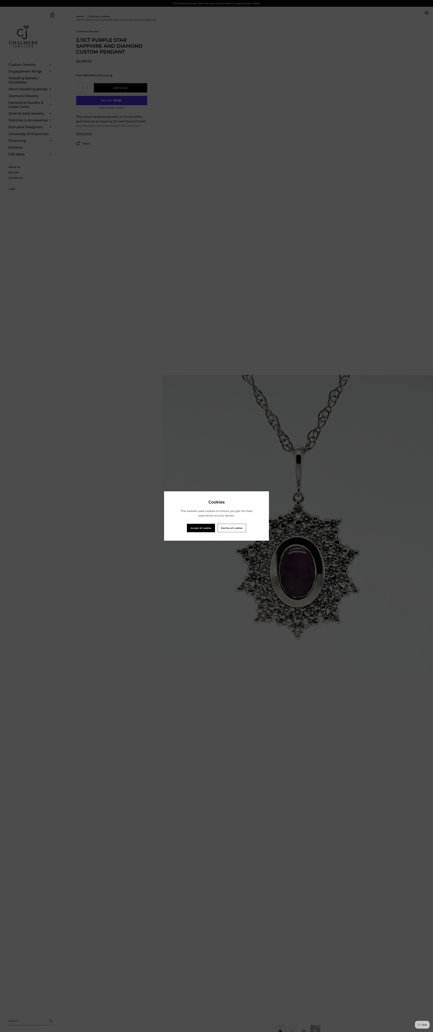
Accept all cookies (200, 528)
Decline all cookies (232, 528)
